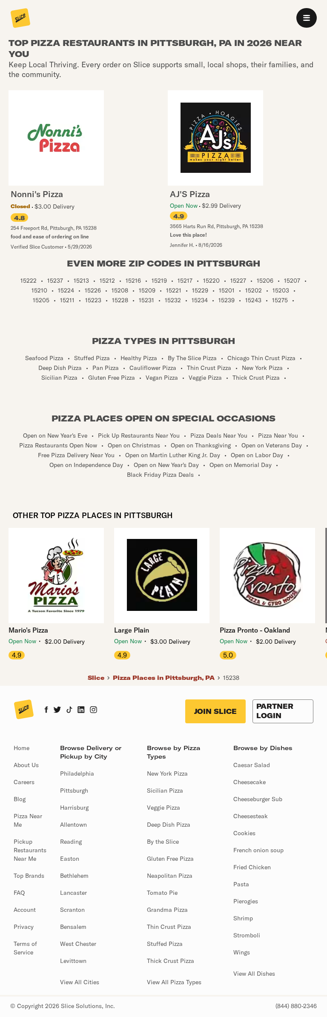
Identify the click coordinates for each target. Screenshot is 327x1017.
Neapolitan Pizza (169, 875)
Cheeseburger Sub (257, 799)
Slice (96, 678)
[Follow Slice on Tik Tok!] (69, 710)
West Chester (78, 944)
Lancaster (73, 893)
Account (25, 910)
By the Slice (163, 841)
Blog (20, 799)
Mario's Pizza (28, 630)
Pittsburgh (74, 790)
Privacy (24, 927)
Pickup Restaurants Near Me (30, 850)
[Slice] (20, 18)
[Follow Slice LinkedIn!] (81, 710)
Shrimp (243, 918)
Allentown (73, 824)
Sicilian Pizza (165, 790)
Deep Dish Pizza (168, 824)
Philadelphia (77, 773)
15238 (231, 678)
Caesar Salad (251, 765)
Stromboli (246, 935)
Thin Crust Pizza (169, 927)
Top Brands (29, 875)
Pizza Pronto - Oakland (255, 630)
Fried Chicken (252, 867)
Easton (69, 858)
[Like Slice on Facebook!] (46, 710)
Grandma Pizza (167, 910)
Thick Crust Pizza (170, 961)
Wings (241, 952)
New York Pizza (167, 773)
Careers (24, 782)
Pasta (241, 884)
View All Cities (79, 982)
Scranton (72, 910)
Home (21, 748)
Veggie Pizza (163, 807)
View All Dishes (254, 973)
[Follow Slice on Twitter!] (57, 710)
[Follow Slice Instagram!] (94, 710)
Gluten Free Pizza (170, 858)
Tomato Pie (162, 893)
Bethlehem (74, 875)
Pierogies (245, 901)
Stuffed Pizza (165, 944)
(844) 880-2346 (296, 1006)
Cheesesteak (250, 816)
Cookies (244, 833)
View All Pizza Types (174, 982)
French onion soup (258, 850)
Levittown (73, 961)
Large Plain (131, 630)
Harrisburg (74, 807)
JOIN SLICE (215, 711)
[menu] (306, 18)
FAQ (19, 893)
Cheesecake (249, 782)
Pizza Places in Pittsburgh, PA (164, 678)
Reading (71, 841)
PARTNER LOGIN (274, 711)
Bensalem (73, 927)
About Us (26, 765)
